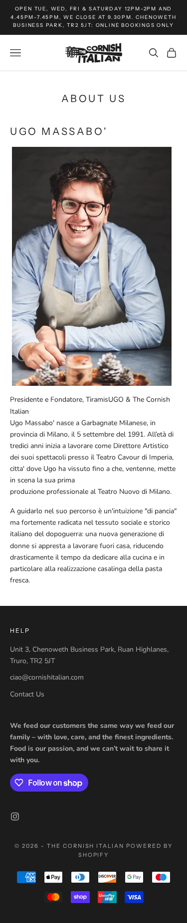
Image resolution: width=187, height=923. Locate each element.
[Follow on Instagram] (15, 816)
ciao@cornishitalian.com (47, 677)
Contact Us (27, 694)
